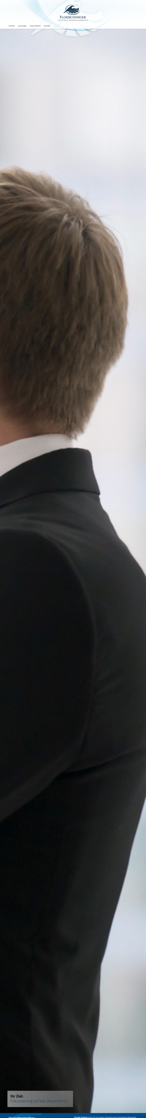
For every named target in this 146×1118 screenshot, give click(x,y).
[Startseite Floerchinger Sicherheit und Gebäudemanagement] (73, 13)
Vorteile (12, 25)
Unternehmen (35, 25)
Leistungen (22, 25)
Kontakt (47, 25)
